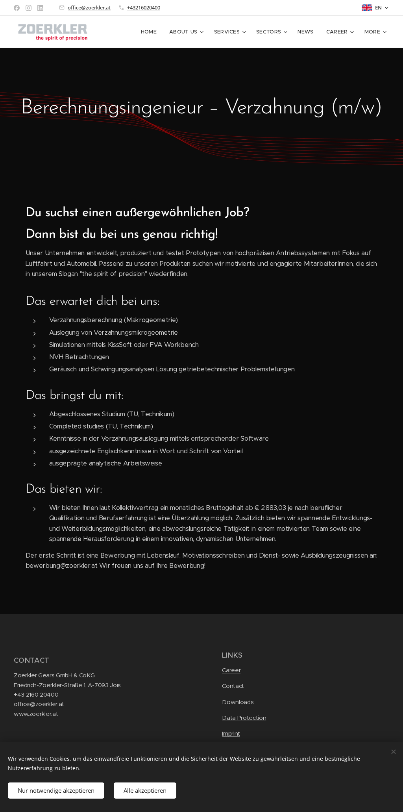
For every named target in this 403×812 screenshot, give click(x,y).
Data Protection (244, 717)
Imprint (231, 733)
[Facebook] (17, 8)
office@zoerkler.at (89, 7)
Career (231, 670)
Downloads (237, 702)
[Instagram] (28, 8)
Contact (233, 686)
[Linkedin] (40, 8)
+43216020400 (143, 7)
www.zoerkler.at (36, 713)
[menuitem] (151, 32)
